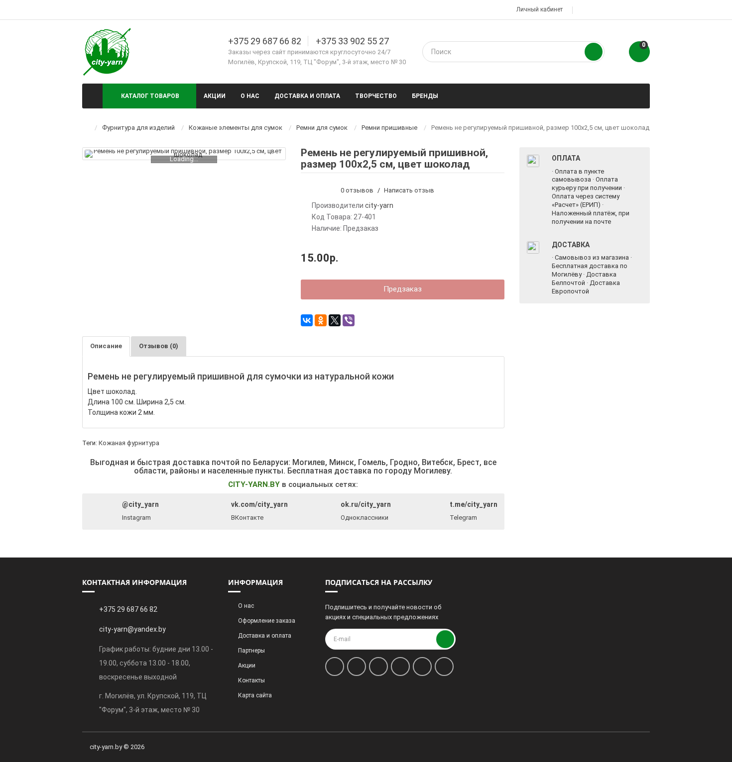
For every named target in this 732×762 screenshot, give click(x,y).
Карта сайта (255, 695)
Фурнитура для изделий (138, 127)
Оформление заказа (266, 620)
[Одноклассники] (321, 320)
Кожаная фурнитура (129, 443)
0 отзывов (357, 190)
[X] (335, 320)
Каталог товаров (150, 96)
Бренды (425, 96)
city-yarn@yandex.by (132, 629)
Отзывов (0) (158, 346)
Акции (215, 96)
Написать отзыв (409, 190)
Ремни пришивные (389, 127)
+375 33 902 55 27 (352, 41)
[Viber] (349, 320)
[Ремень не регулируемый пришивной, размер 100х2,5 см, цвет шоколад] (184, 154)
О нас (250, 96)
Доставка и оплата (307, 96)
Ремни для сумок (322, 127)
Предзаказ (402, 289)
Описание (106, 346)
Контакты (251, 680)
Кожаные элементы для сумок (235, 127)
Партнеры (251, 650)
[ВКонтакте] (307, 320)
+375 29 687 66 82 (264, 41)
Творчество (376, 96)
